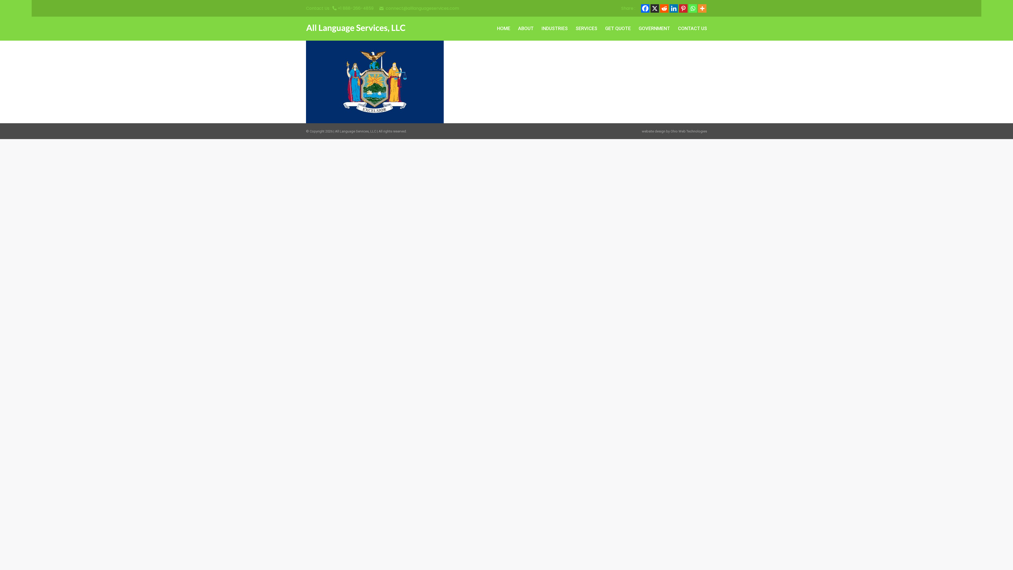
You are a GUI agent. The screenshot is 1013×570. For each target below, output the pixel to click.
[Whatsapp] (693, 8)
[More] (702, 8)
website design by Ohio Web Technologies (674, 131)
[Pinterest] (683, 8)
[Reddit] (664, 8)
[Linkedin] (674, 8)
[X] (655, 8)
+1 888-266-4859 (356, 8)
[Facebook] (645, 8)
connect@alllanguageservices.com (422, 8)
